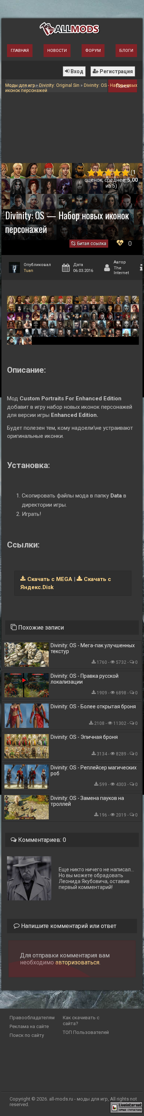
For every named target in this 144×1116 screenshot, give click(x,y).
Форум (93, 50)
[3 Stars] (108, 173)
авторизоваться (77, 962)
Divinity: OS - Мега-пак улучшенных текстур (93, 648)
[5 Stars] (125, 173)
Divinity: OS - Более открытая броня (93, 706)
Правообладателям (32, 1017)
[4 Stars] (117, 173)
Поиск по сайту (27, 1035)
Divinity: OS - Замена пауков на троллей (87, 801)
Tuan (28, 270)
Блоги (126, 50)
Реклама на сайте (29, 1026)
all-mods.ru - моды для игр (78, 1099)
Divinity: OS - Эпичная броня (84, 737)
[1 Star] (91, 173)
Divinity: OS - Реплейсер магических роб (94, 770)
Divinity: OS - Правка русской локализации (85, 679)
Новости (57, 50)
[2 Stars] (100, 173)
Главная (20, 50)
